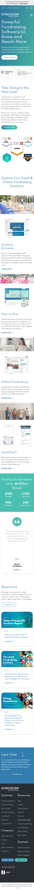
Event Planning (23, 828)
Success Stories (23, 808)
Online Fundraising (7, 812)
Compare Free (6, 823)
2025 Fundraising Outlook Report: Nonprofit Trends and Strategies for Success (17, 676)
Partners (23, 842)
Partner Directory (24, 847)
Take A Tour (21, 860)
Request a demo (7, 860)
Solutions (7, 795)
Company (7, 830)
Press (3, 843)
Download (9, 641)
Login (3, 8)
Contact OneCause (13, 8)
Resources (24, 795)
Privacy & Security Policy (20, 886)
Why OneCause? (7, 836)
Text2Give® (5, 816)
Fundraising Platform (8, 801)
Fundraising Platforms (25, 824)
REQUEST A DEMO (9, 57)
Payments (4, 820)
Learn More (23, 3)
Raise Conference (7, 847)
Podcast (20, 805)
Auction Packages (24, 855)
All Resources (9, 604)
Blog (19, 801)
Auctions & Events (7, 805)
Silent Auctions (23, 831)
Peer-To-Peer (6, 808)
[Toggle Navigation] (31, 15)
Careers (4, 840)
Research (21, 816)
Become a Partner (24, 851)
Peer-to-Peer (22, 835)
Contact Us (5, 851)
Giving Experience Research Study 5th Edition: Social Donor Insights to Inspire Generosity (14, 720)
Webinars (21, 812)
